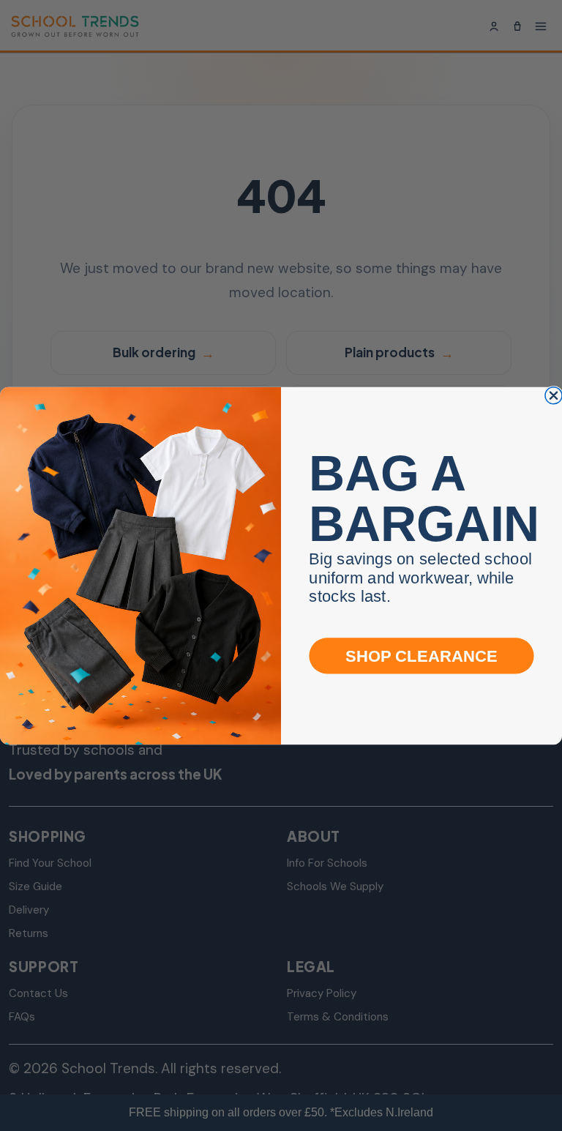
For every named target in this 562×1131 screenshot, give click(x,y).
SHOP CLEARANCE (421, 655)
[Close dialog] (553, 395)
